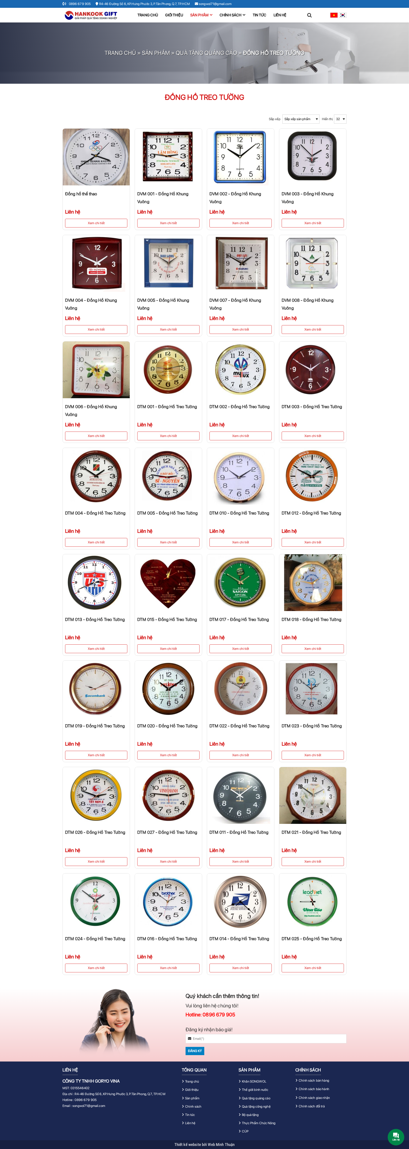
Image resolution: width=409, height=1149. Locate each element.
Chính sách (230, 15)
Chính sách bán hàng (314, 1080)
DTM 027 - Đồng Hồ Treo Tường (167, 832)
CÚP (245, 1131)
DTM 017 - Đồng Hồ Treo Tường (239, 619)
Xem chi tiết (96, 223)
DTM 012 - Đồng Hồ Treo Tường (311, 513)
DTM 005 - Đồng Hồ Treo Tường (167, 513)
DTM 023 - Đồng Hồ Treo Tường (312, 725)
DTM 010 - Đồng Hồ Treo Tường (239, 513)
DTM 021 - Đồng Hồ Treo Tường (311, 832)
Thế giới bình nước (255, 1090)
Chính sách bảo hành (314, 1089)
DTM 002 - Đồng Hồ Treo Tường (239, 406)
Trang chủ (148, 15)
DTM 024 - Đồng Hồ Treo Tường (95, 938)
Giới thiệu (174, 15)
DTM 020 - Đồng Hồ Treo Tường (167, 725)
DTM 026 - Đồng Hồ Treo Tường (95, 832)
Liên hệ (280, 15)
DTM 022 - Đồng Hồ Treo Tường (239, 725)
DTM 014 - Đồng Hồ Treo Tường (239, 938)
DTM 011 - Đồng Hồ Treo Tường (238, 832)
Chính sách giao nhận (314, 1098)
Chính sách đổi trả (312, 1106)
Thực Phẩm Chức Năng (259, 1123)
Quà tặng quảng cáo (206, 52)
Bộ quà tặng (250, 1115)
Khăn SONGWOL (254, 1081)
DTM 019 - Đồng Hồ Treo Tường (95, 725)
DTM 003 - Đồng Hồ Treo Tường (312, 406)
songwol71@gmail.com (88, 1106)
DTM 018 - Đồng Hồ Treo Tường (311, 619)
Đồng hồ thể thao (81, 193)
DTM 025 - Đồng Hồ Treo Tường (312, 938)
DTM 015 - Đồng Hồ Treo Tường (167, 619)
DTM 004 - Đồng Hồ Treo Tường (95, 513)
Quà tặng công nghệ (256, 1106)
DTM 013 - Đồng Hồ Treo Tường (95, 619)
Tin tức (260, 15)
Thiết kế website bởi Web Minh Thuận (204, 1144)
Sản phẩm (199, 15)
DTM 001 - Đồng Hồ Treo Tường (167, 406)
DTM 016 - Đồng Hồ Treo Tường (167, 938)
